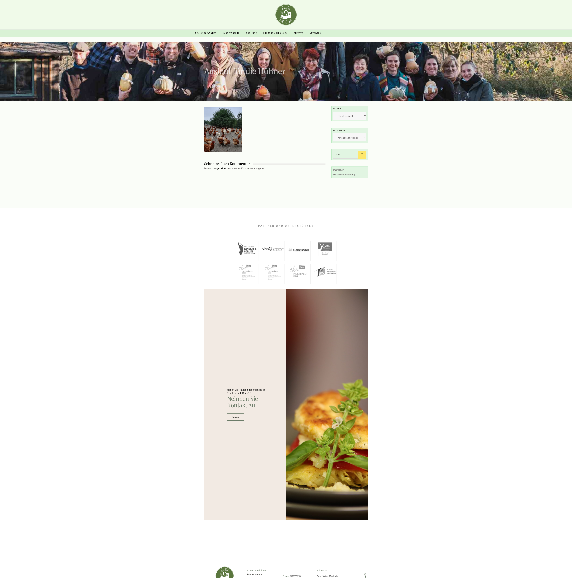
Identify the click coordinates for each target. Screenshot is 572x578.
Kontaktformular (255, 574)
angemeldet (220, 168)
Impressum (338, 170)
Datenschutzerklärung (344, 175)
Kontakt (235, 417)
